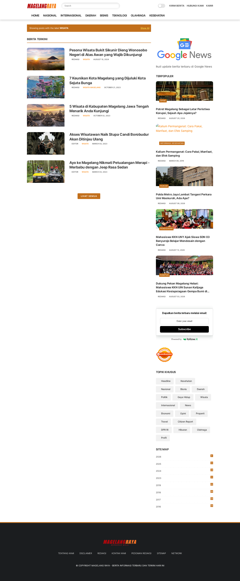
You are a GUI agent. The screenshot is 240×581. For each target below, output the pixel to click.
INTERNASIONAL (71, 15)
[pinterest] (201, 15)
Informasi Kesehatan (172, 143)
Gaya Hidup (184, 397)
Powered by (176, 339)
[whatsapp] (196, 15)
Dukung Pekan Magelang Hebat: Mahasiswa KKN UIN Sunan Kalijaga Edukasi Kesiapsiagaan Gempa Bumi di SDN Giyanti (181, 287)
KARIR (209, 5)
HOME (35, 15)
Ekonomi (165, 413)
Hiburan (183, 429)
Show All (145, 28)
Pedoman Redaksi (141, 553)
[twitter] (190, 15)
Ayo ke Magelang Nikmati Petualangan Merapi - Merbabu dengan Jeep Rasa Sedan (109, 165)
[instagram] (206, 15)
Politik (164, 397)
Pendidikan (166, 228)
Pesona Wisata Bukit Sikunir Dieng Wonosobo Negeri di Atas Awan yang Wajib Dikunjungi (108, 52)
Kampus (164, 275)
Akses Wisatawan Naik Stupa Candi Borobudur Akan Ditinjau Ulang (109, 136)
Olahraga (202, 429)
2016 (184, 506)
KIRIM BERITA (176, 5)
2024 (184, 470)
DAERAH (90, 15)
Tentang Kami (66, 553)
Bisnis (183, 389)
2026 (184, 456)
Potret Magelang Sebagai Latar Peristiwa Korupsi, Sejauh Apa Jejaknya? (183, 111)
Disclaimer (86, 553)
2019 (184, 485)
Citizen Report (185, 421)
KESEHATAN (157, 15)
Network (176, 553)
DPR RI (164, 429)
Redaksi (101, 553)
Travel (164, 421)
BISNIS (104, 15)
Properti (200, 413)
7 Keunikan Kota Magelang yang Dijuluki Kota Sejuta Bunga (107, 80)
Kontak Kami (119, 553)
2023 (184, 478)
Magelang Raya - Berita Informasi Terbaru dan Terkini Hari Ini (127, 565)
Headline (165, 381)
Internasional (168, 405)
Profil (164, 437)
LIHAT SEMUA (89, 196)
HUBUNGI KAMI (195, 5)
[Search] (117, 6)
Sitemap (161, 553)
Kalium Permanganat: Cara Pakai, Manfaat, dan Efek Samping (184, 153)
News (188, 405)
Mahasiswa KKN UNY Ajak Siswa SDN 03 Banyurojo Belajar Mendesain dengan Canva (183, 240)
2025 (184, 463)
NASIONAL (50, 15)
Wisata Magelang (92, 87)
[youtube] (211, 15)
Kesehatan (186, 381)
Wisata (86, 59)
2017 (184, 499)
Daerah (201, 389)
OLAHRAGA (138, 15)
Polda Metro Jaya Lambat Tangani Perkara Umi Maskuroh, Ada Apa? (184, 196)
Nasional (165, 389)
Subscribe (184, 329)
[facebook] (185, 15)
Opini (163, 100)
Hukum (164, 186)
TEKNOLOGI (119, 15)
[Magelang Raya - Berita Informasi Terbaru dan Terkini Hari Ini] (41, 7)
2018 (184, 492)
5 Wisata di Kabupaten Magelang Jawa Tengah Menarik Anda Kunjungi (109, 108)
